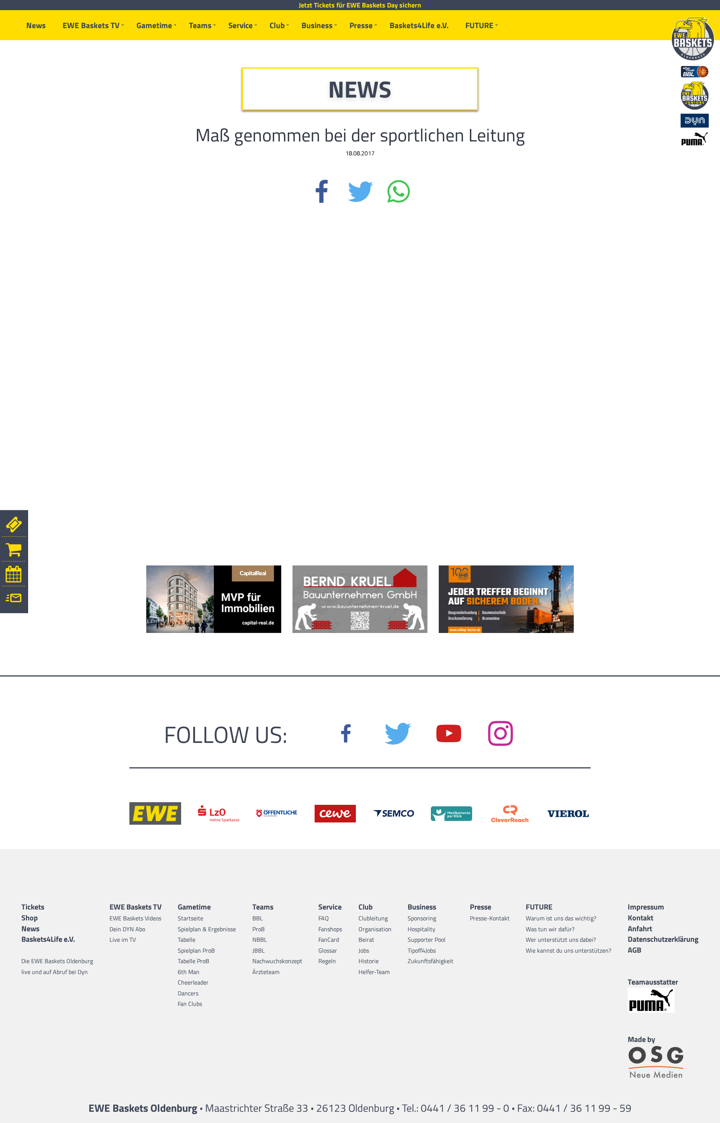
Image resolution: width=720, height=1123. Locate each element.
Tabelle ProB (193, 960)
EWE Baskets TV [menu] (91, 25)
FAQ (323, 918)
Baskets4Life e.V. (419, 25)
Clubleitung (373, 918)
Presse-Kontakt (490, 918)
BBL (257, 918)
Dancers (188, 993)
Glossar (327, 950)
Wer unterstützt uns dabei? (561, 939)
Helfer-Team (374, 971)
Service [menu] (240, 25)
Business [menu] (317, 25)
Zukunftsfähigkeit (430, 960)
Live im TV (123, 939)
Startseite (190, 918)
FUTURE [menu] (479, 25)
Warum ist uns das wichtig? (561, 918)
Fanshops (330, 929)
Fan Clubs (190, 1003)
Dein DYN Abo (127, 929)
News (36, 25)
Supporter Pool (427, 939)
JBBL (258, 950)
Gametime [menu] (154, 25)
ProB (258, 929)
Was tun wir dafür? (550, 929)
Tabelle (186, 939)
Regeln (327, 960)
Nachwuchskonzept (277, 960)
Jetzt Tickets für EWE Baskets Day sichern (360, 5)
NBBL (259, 939)
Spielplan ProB (196, 950)
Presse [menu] (361, 25)
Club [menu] (277, 25)
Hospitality (421, 929)
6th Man (189, 971)
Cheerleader (193, 982)
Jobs (363, 950)
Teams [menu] (200, 25)
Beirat (366, 939)
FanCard (328, 939)
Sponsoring (422, 918)
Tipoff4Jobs (422, 950)
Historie (368, 960)
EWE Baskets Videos (135, 918)
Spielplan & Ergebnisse (207, 929)
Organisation (375, 929)
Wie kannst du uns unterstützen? (568, 950)
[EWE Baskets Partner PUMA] (663, 1000)
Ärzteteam (265, 971)
